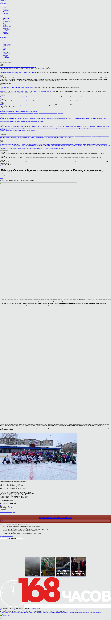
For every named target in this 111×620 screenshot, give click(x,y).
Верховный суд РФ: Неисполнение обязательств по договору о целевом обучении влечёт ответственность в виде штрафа (31, 113)
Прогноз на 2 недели (18, 539)
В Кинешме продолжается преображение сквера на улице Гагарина (17, 130)
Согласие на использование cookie (68, 610)
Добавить (3, 509)
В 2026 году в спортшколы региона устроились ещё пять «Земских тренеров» (20, 105)
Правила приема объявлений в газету (10, 610)
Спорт (1, 178)
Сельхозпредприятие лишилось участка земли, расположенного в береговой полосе (21, 121)
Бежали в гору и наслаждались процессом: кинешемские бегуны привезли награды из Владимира (25, 91)
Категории (3, 5)
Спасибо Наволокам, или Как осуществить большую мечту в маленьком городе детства (22, 77)
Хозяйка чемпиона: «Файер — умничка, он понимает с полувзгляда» (18, 67)
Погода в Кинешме (11, 538)
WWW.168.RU (35, 608)
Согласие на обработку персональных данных (89, 610)
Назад (2, 15)
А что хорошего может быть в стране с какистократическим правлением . (19, 111)
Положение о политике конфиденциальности (47, 610)
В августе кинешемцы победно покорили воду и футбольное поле (17, 72)
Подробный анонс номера (6, 536)
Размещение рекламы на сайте (28, 610)
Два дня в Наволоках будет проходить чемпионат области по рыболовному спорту (21, 100)
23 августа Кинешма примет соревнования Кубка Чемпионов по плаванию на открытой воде (24, 96)
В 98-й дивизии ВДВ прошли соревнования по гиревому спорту (16, 87)
